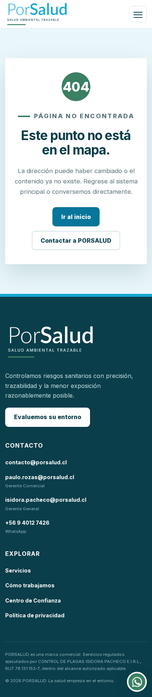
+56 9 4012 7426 (27, 523)
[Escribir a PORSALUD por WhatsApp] (137, 682)
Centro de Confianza (33, 600)
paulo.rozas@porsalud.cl (39, 477)
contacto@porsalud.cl (36, 462)
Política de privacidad (35, 615)
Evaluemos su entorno (47, 417)
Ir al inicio (76, 216)
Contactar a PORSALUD (76, 240)
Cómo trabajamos (30, 585)
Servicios (18, 570)
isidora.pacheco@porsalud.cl (45, 500)
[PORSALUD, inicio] (37, 14)
